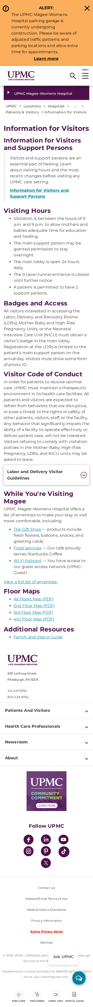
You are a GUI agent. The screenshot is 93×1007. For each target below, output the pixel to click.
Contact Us (46, 888)
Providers (37, 1001)
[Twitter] (46, 863)
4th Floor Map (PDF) (34, 619)
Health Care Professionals (32, 726)
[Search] (73, 76)
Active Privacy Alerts (46, 931)
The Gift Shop (27, 529)
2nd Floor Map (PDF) (34, 605)
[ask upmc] (79, 978)
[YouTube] (63, 840)
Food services (27, 548)
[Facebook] (28, 840)
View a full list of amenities (30, 581)
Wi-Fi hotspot (27, 560)
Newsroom (16, 742)
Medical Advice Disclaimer (46, 909)
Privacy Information (46, 920)
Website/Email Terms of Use (46, 899)
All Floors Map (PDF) (34, 599)
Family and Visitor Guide (38, 637)
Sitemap (46, 942)
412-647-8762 (17, 691)
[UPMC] (20, 76)
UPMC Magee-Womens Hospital (43, 93)
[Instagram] (28, 852)
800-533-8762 (18, 697)
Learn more (46, 58)
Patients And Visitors (27, 710)
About (11, 758)
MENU (85, 69)
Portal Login (74, 1001)
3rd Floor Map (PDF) (33, 612)
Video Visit (55, 1001)
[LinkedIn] (46, 840)
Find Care (18, 1001)
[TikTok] (64, 851)
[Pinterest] (46, 852)
